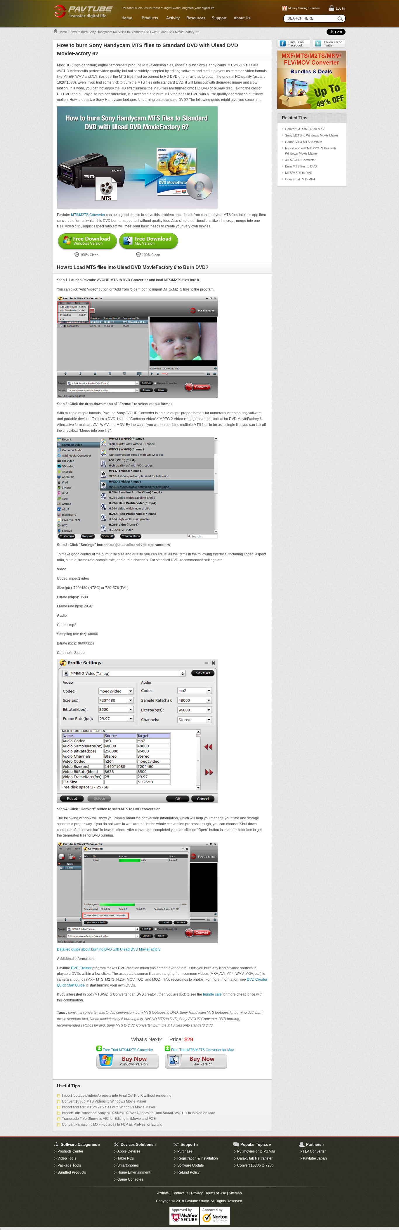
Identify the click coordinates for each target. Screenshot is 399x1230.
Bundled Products (72, 1172)
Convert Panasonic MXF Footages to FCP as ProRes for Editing (112, 1124)
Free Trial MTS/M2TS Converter (127, 1050)
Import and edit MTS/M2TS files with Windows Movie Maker (108, 1107)
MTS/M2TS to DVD (298, 173)
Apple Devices (128, 1151)
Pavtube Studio (197, 1201)
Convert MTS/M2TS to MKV (305, 129)
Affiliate (163, 1193)
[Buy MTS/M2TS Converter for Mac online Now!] (196, 1063)
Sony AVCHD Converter (198, 1019)
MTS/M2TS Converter (88, 215)
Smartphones (128, 1165)
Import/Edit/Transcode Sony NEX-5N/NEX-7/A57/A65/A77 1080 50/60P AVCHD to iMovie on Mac (138, 1113)
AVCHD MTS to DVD (161, 1019)
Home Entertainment (133, 1172)
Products (150, 18)
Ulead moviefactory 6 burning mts (116, 1019)
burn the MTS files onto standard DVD (183, 1025)
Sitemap (235, 1193)
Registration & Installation (197, 1158)
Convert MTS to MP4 (300, 179)
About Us (242, 18)
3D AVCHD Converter (300, 160)
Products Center (70, 1151)
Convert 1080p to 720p (255, 1165)
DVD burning (228, 1019)
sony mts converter (83, 1012)
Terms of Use (215, 1193)
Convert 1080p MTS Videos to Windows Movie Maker (104, 1101)
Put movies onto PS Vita (256, 1151)
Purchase (184, 1151)
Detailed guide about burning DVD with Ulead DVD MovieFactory (108, 949)
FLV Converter (314, 1151)
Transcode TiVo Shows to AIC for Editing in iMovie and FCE (109, 1119)
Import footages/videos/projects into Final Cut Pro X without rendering (116, 1095)
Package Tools (69, 1165)
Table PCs (125, 1158)
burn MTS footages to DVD (157, 1012)
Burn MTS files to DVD (301, 166)
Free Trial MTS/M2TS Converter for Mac (202, 1050)
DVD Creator (81, 968)
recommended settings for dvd (81, 1025)
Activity (173, 18)
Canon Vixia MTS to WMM (303, 142)
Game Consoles (130, 1179)
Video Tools (67, 1158)
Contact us (179, 1193)
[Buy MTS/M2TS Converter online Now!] (127, 1063)
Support (219, 18)
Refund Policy (188, 1172)
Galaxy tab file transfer (255, 1158)
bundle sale (212, 994)
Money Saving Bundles (304, 8)
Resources (195, 18)
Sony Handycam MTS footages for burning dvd (217, 1012)
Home (127, 18)
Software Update (190, 1165)
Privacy (197, 1193)
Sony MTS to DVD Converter (129, 1025)
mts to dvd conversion (116, 1012)
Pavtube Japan (315, 1158)
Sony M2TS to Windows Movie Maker (311, 135)
